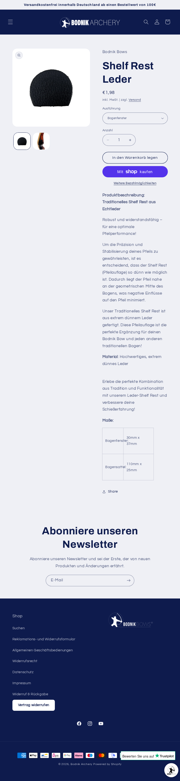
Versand (135, 99)
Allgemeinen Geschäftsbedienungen (42, 650)
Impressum (21, 683)
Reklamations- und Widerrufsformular (43, 639)
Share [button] (113, 491)
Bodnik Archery (81, 764)
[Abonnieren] (128, 580)
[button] (10, 21)
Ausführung (111, 108)
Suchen (18, 628)
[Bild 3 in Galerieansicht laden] (41, 141)
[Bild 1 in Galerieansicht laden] (22, 141)
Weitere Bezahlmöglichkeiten (135, 183)
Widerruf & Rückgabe (30, 694)
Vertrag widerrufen (33, 705)
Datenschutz (23, 672)
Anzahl (107, 130)
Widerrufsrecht (25, 661)
